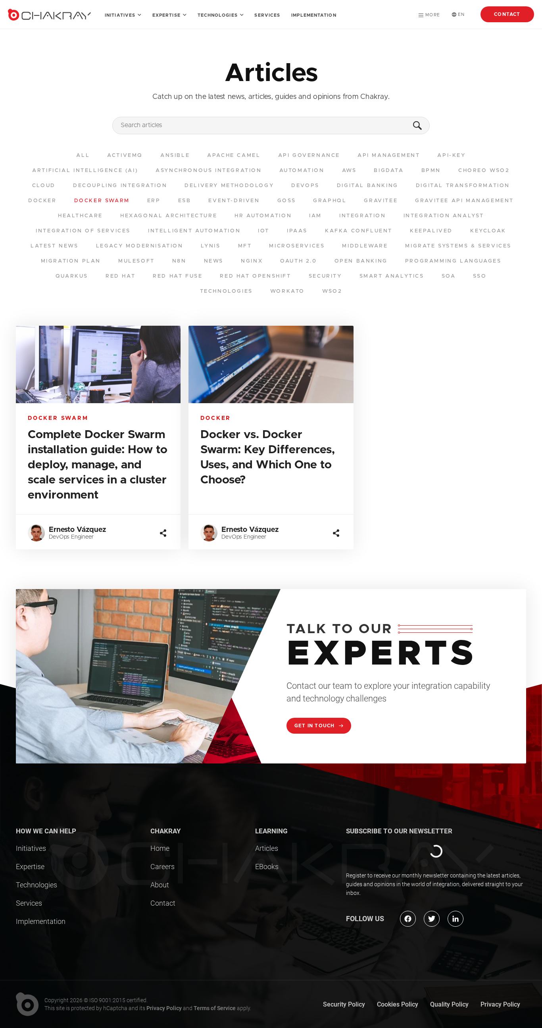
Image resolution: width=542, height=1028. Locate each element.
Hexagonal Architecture (168, 215)
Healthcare (80, 215)
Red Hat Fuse (177, 276)
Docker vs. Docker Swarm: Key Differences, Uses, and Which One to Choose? (267, 457)
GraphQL (329, 200)
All (83, 155)
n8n (179, 261)
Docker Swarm (102, 200)
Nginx (252, 261)
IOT (263, 231)
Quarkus (72, 276)
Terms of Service (215, 1008)
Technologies (218, 15)
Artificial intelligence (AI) (85, 170)
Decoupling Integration (120, 185)
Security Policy (344, 1004)
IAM (315, 215)
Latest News (55, 246)
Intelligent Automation (194, 231)
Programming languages (453, 261)
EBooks (267, 866)
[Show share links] (163, 533)
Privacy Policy (164, 1008)
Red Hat (120, 276)
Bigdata (389, 170)
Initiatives (121, 15)
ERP (154, 200)
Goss (286, 200)
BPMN (431, 170)
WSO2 (332, 291)
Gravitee (381, 200)
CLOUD (44, 185)
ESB (184, 200)
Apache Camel (233, 155)
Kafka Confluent (358, 231)
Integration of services (83, 231)
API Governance (309, 155)
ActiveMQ (125, 155)
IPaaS (297, 231)
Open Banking (361, 261)
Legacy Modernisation (139, 246)
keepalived (431, 231)
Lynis (211, 246)
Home (159, 848)
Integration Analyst (444, 215)
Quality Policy (449, 1004)
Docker (42, 200)
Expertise (167, 15)
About (159, 885)
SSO (479, 276)
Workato (287, 291)
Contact (507, 14)
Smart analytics (391, 276)
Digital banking (367, 185)
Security (325, 276)
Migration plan (71, 261)
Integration (362, 215)
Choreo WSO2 (484, 170)
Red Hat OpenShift (255, 276)
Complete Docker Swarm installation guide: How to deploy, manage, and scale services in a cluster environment (97, 465)
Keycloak (488, 231)
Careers (162, 866)
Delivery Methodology (229, 185)
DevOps (305, 185)
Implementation (313, 15)
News (213, 261)
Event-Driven (233, 200)
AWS (349, 170)
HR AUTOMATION (263, 215)
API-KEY (451, 155)
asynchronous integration (208, 170)
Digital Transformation (463, 185)
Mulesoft (136, 261)
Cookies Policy (397, 1004)
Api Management (388, 155)
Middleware (365, 246)
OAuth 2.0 (298, 261)
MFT (245, 246)
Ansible (175, 155)
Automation (302, 170)
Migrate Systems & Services (458, 246)
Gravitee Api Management (464, 200)
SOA (449, 276)
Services (267, 15)
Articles (266, 848)
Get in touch (315, 725)
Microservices (297, 246)
